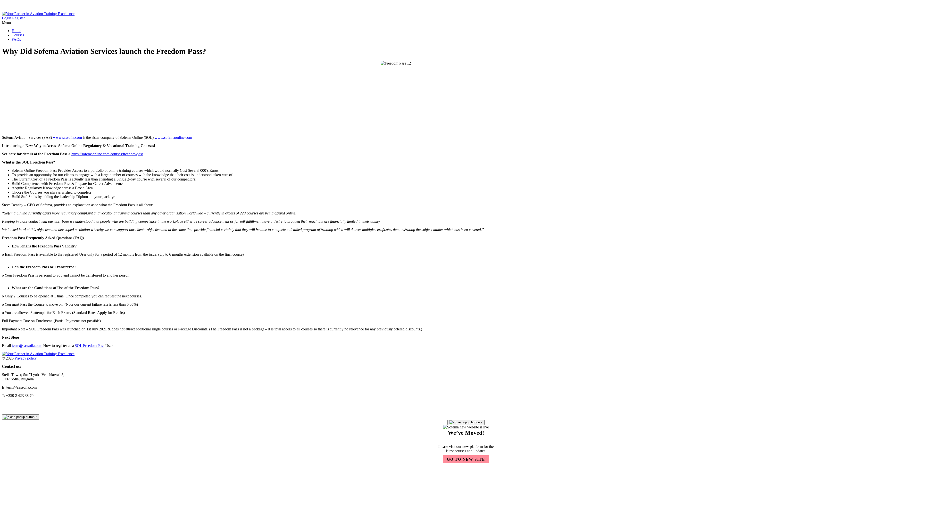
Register (18, 18)
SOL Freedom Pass (89, 346)
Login (6, 18)
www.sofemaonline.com (173, 137)
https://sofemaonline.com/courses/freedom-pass (107, 154)
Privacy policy (26, 358)
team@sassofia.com (27, 346)
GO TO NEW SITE (466, 459)
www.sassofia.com (67, 137)
